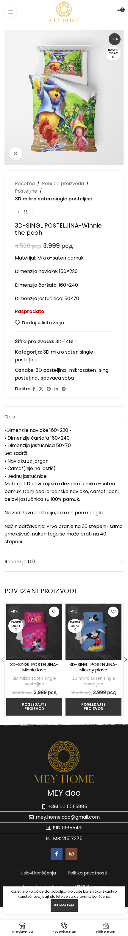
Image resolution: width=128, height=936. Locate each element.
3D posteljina (51, 370)
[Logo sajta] (64, 11)
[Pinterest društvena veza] (49, 389)
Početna (25, 183)
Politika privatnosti (87, 873)
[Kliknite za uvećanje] (15, 153)
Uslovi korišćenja (38, 873)
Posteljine (26, 191)
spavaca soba (57, 378)
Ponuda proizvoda (63, 183)
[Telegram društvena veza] (64, 389)
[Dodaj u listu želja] (54, 612)
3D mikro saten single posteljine (53, 198)
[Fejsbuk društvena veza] (33, 389)
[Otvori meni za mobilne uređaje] (10, 12)
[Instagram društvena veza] (71, 854)
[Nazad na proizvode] (25, 212)
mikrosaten (82, 370)
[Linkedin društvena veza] (56, 389)
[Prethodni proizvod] (18, 212)
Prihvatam (64, 905)
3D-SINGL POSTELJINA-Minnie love (34, 667)
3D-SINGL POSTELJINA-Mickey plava (93, 667)
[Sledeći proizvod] (32, 212)
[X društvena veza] (41, 389)
